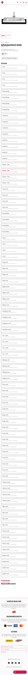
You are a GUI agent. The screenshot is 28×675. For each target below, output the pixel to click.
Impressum (9, 666)
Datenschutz (18, 666)
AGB (13, 666)
